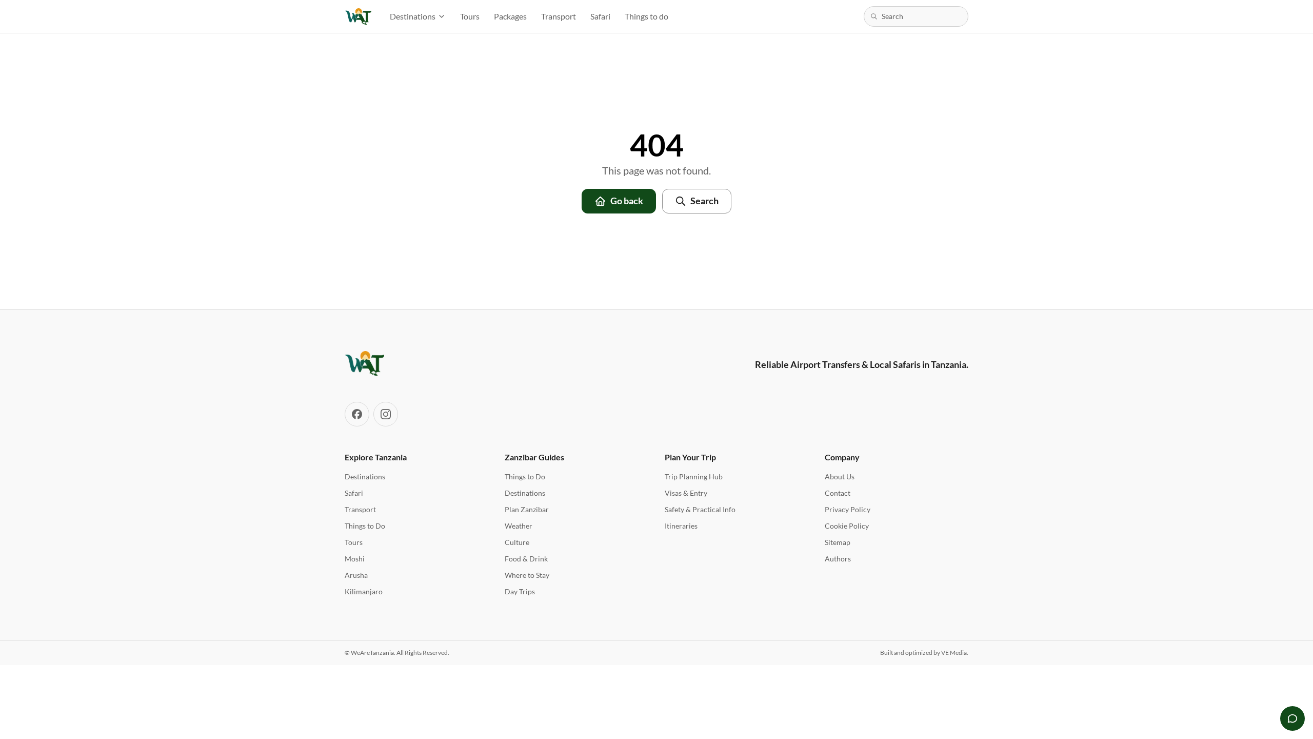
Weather (518, 525)
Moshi (355, 558)
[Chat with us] (1292, 718)
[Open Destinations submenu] (444, 16)
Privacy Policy (847, 509)
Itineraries (681, 525)
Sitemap (837, 542)
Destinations (412, 16)
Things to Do (365, 525)
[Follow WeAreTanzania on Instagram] (385, 414)
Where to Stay (527, 575)
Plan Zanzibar (527, 509)
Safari (600, 16)
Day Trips (520, 591)
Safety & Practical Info (700, 509)
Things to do (646, 16)
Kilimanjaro (364, 591)
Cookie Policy (847, 525)
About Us (839, 476)
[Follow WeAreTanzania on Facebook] (357, 414)
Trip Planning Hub (694, 476)
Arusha (356, 575)
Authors (838, 558)
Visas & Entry (686, 493)
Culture (517, 542)
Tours (470, 16)
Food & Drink (526, 558)
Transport (558, 16)
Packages (510, 16)
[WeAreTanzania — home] (358, 16)
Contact (837, 493)
